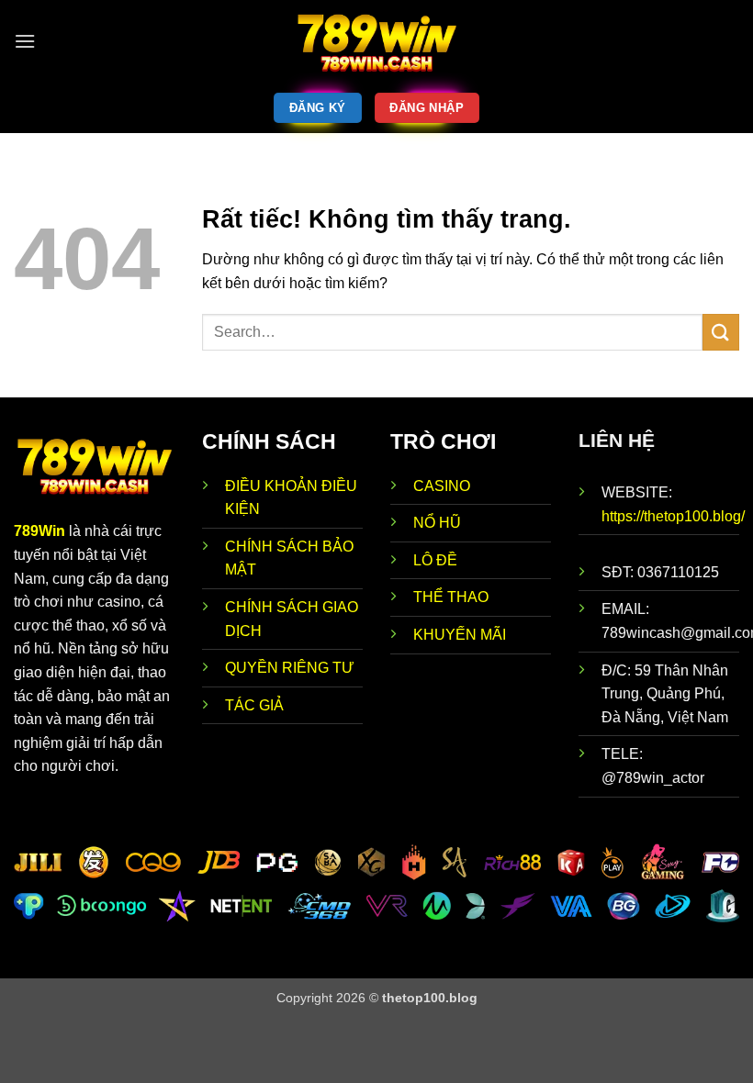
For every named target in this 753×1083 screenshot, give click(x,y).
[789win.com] (376, 41)
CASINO (441, 486)
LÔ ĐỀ (435, 560)
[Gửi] (720, 332)
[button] (25, 40)
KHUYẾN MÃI (459, 634)
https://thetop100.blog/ (673, 516)
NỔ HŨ (437, 522)
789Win (39, 531)
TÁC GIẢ (254, 705)
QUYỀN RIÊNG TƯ (289, 667)
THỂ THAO (451, 597)
